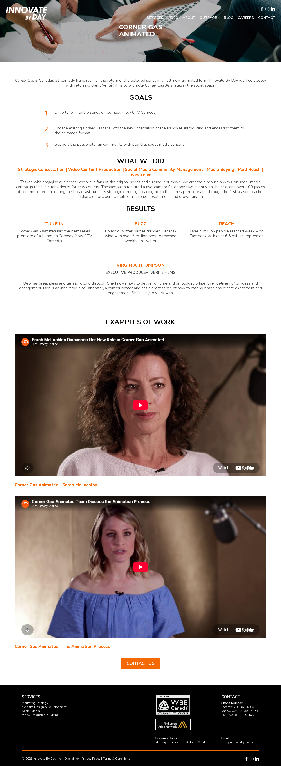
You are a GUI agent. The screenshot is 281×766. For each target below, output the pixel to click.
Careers (246, 17)
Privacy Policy (90, 759)
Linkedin (273, 9)
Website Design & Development (44, 707)
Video (173, 17)
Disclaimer (72, 759)
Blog (228, 17)
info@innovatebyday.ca (237, 742)
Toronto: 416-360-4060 (237, 707)
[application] (140, 405)
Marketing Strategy (35, 703)
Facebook (262, 9)
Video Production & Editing (40, 715)
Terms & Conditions (116, 759)
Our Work (210, 17)
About (189, 17)
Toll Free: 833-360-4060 (238, 715)
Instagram (267, 9)
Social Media (31, 711)
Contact (266, 17)
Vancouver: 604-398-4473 (239, 711)
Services (155, 17)
